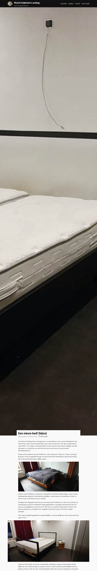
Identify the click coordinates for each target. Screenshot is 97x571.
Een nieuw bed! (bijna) (32, 433)
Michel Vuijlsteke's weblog (26, 2)
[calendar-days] (19, 436)
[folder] (39, 436)
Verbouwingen (44, 436)
